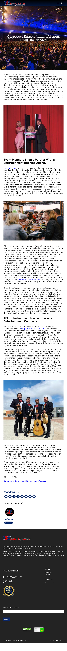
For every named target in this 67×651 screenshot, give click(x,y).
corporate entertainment (30, 280)
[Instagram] (60, 640)
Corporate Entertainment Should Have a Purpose (24, 481)
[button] (58, 3)
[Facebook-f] (50, 640)
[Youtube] (57, 640)
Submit (6, 619)
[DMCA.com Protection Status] (27, 631)
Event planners (10, 168)
